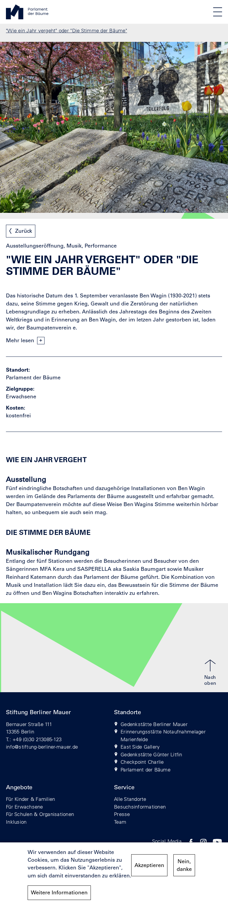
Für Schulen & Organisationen (40, 814)
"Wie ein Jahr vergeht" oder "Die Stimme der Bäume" (66, 30)
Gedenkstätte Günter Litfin (151, 754)
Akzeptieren (149, 865)
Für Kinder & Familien (30, 799)
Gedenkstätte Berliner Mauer (154, 724)
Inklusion (16, 822)
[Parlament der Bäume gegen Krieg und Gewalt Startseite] (27, 17)
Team (120, 822)
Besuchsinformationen (140, 807)
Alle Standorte (130, 799)
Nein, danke (184, 865)
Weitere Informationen (59, 892)
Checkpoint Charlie (142, 762)
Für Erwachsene (24, 807)
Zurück (23, 231)
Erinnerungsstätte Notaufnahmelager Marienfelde (163, 735)
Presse (122, 814)
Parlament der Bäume (145, 769)
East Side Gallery (140, 747)
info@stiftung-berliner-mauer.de (42, 747)
